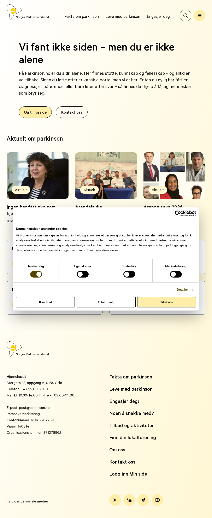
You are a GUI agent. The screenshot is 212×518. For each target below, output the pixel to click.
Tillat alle (166, 302)
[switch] (83, 274)
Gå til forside (35, 112)
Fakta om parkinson (81, 16)
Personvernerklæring (23, 413)
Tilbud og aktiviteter (131, 425)
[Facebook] (143, 500)
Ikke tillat (45, 302)
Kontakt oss (71, 112)
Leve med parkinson (122, 16)
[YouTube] (157, 500)
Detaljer (182, 289)
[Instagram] (115, 500)
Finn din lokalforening (132, 437)
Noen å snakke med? (131, 413)
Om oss (117, 450)
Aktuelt (21, 189)
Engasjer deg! (159, 16)
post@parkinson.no (34, 407)
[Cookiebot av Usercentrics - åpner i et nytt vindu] (178, 214)
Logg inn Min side (128, 474)
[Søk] (185, 15)
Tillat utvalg (106, 302)
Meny (199, 15)
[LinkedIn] (129, 500)
